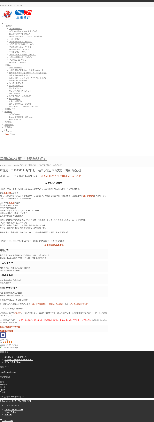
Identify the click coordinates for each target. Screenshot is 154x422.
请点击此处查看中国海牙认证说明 (61, 176)
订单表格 (17, 313)
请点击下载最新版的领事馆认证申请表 (47, 304)
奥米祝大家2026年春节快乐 (16, 357)
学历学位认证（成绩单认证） (23, 158)
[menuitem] (76, 23)
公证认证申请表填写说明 (78, 304)
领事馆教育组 (88, 196)
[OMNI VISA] (17, 19)
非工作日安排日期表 (13, 362)
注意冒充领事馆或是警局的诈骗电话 (19, 359)
